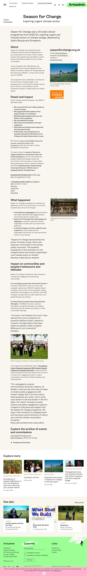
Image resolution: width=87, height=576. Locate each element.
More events (79, 502)
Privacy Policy (56, 550)
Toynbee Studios (27, 3)
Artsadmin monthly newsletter (37, 555)
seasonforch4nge (56, 60)
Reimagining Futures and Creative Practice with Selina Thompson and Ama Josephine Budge (73, 476)
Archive (6, 19)
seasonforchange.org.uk (65, 49)
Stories (35, 474)
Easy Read (14, 193)
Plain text (14, 186)
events (41, 219)
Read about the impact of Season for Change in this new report (53, 479)
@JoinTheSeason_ (61, 53)
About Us (12, 6)
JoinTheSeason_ (62, 55)
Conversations (70, 469)
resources (17, 221)
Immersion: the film (31, 477)
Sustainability (7, 22)
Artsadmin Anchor (33, 553)
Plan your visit (8, 561)
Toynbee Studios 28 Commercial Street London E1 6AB (11, 552)
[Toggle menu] (5, 4)
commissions (30, 212)
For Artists (13, 3)
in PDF (23, 175)
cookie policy (57, 570)
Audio (13, 190)
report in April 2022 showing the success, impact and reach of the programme (27, 143)
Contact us (55, 548)
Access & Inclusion (10, 476)
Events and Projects (45, 3)
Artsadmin (7, 548)
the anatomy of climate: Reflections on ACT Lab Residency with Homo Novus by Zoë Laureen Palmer (12, 483)
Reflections (28, 474)
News (46, 474)
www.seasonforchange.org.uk (21, 436)
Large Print (21, 177)
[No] (85, 569)
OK (44, 573)
